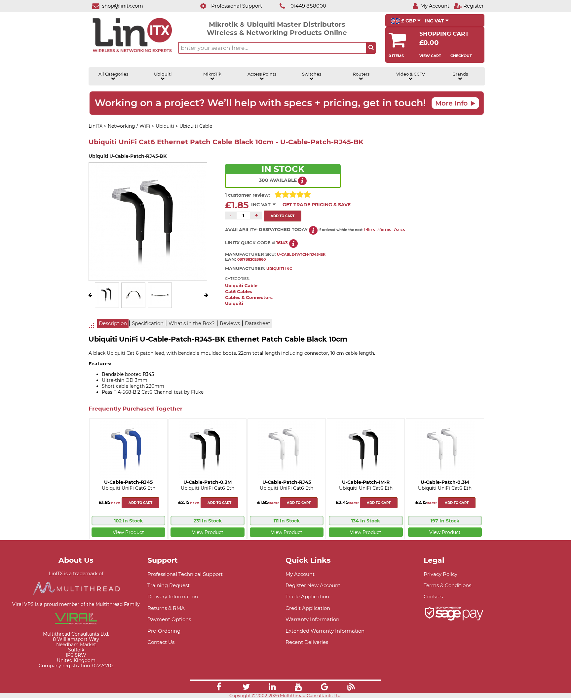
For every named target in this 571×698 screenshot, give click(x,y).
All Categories (113, 74)
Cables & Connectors (249, 297)
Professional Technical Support (185, 574)
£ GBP (408, 21)
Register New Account (313, 585)
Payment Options (169, 619)
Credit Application (308, 608)
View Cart (430, 55)
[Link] (218, 688)
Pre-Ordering (163, 631)
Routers (361, 74)
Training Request (168, 585)
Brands (460, 74)
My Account (300, 574)
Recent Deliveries (307, 642)
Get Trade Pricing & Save (317, 205)
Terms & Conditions (447, 585)
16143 (282, 242)
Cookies (433, 596)
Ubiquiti (163, 74)
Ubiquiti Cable (241, 285)
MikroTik (212, 74)
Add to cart (140, 503)
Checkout (461, 55)
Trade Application (307, 596)
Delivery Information (172, 596)
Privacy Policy (440, 574)
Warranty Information (312, 619)
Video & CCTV (410, 74)
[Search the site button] (371, 48)
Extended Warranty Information (325, 631)
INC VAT (435, 21)
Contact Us (160, 642)
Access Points (261, 74)
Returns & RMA (166, 608)
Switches (311, 74)
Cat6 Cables (238, 291)
